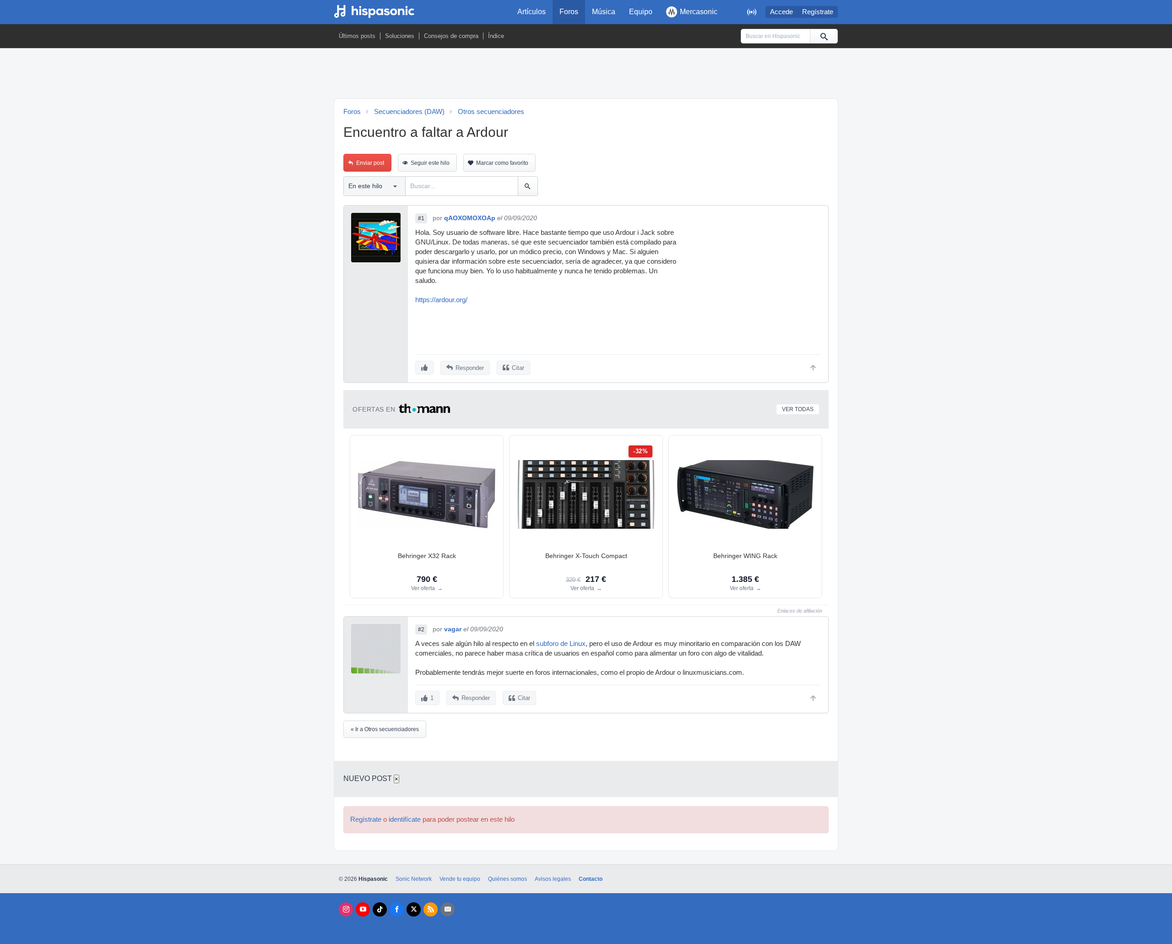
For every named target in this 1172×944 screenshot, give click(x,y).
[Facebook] (397, 909)
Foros (568, 12)
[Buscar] (823, 36)
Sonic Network (414, 879)
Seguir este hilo (430, 163)
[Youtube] (363, 909)
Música (603, 12)
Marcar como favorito (502, 163)
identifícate (405, 819)
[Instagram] (346, 909)
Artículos (531, 12)
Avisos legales (553, 879)
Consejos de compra (451, 36)
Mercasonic (698, 12)
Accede (781, 12)
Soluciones (399, 36)
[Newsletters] (447, 909)
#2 (421, 629)
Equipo (640, 12)
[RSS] (430, 909)
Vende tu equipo (460, 879)
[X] (414, 909)
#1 (421, 218)
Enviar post (370, 163)
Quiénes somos (507, 879)
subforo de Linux (561, 643)
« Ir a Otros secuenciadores (385, 729)
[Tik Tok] (380, 909)
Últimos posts (357, 36)
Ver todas (798, 409)
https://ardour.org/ (441, 300)
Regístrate (817, 12)
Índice (496, 36)
